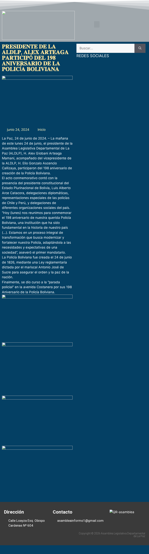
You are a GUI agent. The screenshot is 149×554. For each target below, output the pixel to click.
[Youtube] (136, 4)
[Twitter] (128, 4)
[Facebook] (121, 4)
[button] (97, 24)
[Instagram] (143, 4)
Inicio (42, 130)
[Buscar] (140, 48)
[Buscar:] (105, 48)
